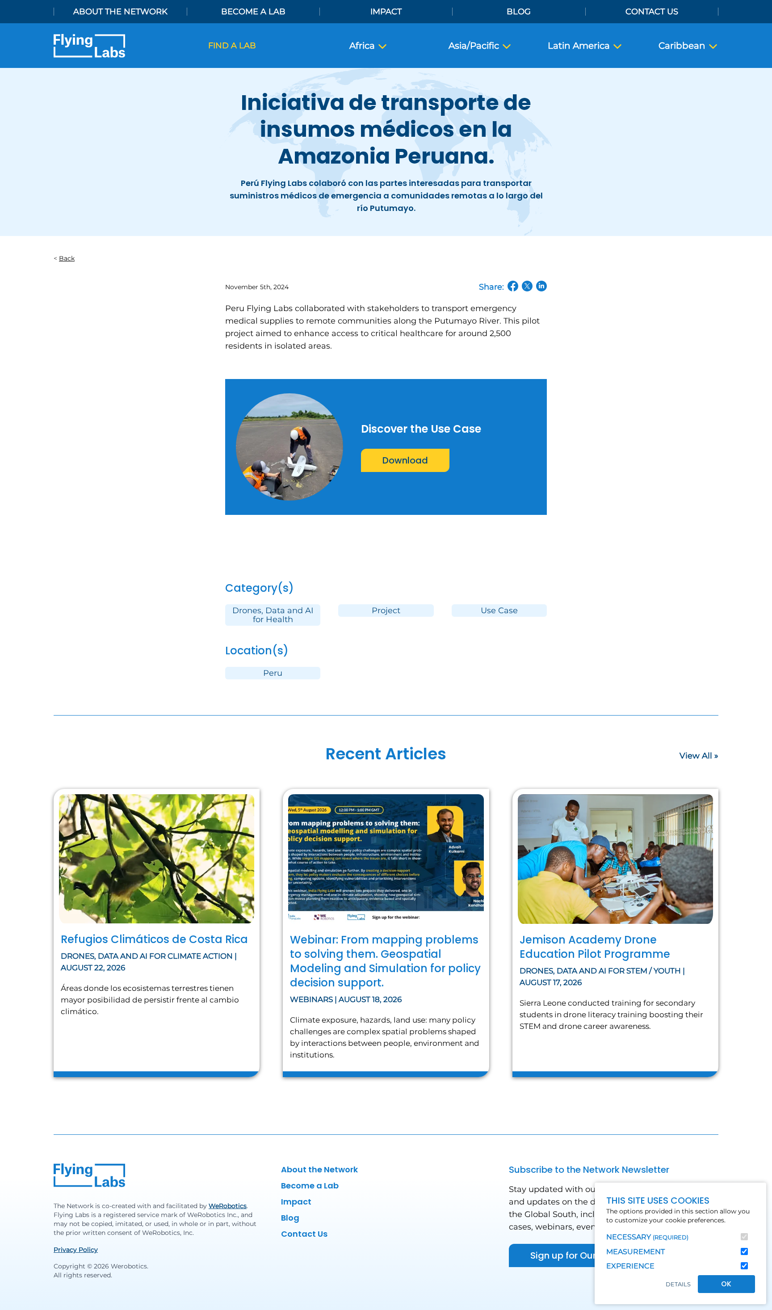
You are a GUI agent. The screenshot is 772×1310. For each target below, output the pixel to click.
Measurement (635, 1251)
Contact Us (651, 12)
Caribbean (683, 45)
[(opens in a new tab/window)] (513, 286)
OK (726, 1284)
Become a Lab (253, 12)
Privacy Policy (76, 1250)
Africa (363, 45)
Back (67, 258)
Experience (630, 1266)
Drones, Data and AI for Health (272, 615)
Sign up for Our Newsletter (588, 1255)
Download (405, 460)
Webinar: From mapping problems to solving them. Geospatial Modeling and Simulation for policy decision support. (385, 961)
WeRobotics (228, 1206)
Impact (386, 12)
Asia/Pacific (475, 45)
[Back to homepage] (89, 46)
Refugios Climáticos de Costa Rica (154, 939)
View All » (699, 756)
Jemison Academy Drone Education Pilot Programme (595, 946)
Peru (272, 673)
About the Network (120, 12)
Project (386, 610)
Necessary (647, 1237)
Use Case (499, 610)
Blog (519, 12)
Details (678, 1284)
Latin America (580, 45)
